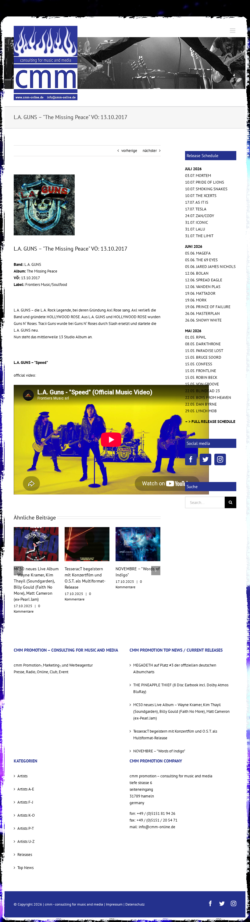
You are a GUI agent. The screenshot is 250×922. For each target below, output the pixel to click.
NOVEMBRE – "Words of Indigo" (159, 738)
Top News (25, 855)
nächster (150, 150)
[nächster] (155, 564)
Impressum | (115, 892)
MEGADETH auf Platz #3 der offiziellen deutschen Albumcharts (138, 575)
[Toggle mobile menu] (233, 30)
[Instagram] (220, 459)
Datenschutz (135, 892)
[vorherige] (18, 564)
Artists (22, 763)
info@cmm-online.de (157, 814)
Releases (24, 842)
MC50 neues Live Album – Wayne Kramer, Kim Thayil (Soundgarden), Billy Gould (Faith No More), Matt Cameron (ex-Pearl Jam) (181, 699)
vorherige (129, 150)
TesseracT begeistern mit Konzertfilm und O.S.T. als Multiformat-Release (175, 722)
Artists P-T (25, 816)
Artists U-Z (25, 829)
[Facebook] (191, 459)
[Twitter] (205, 459)
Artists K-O (26, 803)
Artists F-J (25, 790)
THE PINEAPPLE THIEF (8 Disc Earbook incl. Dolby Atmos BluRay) (180, 676)
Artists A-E (25, 776)
